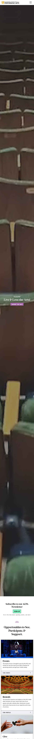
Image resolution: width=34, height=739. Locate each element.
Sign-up (17, 611)
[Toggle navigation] (30, 2)
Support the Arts (17, 304)
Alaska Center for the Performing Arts (10, 2)
